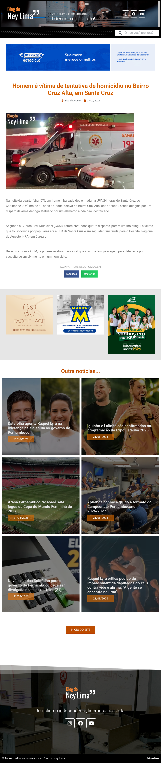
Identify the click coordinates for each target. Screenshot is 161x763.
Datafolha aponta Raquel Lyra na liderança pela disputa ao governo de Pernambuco (39, 428)
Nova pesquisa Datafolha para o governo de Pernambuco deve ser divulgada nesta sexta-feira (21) (36, 585)
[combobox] (137, 33)
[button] (71, 274)
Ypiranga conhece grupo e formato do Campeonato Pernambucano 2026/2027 (119, 506)
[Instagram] (125, 13)
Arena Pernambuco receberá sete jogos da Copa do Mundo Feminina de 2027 (40, 506)
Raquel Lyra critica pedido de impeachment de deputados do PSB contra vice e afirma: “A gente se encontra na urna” (117, 585)
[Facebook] (133, 13)
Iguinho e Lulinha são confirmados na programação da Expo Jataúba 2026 (119, 428)
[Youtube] (141, 13)
